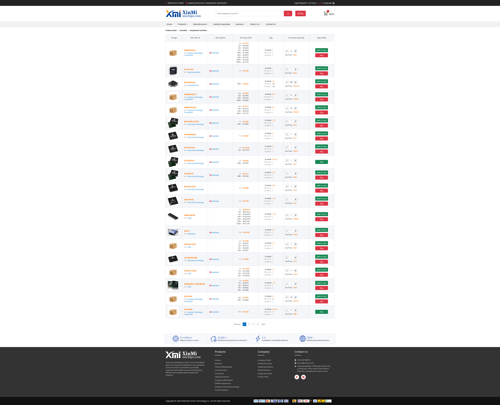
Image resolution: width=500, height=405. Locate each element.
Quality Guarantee (222, 24)
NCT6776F (188, 296)
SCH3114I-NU (189, 147)
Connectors (219, 373)
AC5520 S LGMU (190, 271)
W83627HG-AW (190, 107)
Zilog (189, 218)
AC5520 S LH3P (190, 244)
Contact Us (271, 24)
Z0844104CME (189, 215)
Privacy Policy (263, 377)
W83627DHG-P (190, 50)
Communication (221, 370)
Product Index (171, 30)
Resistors (218, 363)
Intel (189, 247)
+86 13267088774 (303, 360)
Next (263, 324)
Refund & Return (264, 370)
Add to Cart (322, 50)
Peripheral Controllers (198, 30)
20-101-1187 (188, 69)
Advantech (191, 234)
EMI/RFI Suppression (223, 383)
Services (239, 24)
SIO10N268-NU (190, 134)
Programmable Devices (224, 380)
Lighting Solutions (222, 377)
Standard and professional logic (227, 387)
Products (182, 24)
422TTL (187, 231)
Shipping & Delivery (265, 367)
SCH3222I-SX (189, 160)
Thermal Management (223, 367)
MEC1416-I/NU (190, 186)
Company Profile (264, 360)
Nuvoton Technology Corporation (193, 54)
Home (169, 24)
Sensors (218, 360)
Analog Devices (193, 85)
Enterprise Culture (265, 363)
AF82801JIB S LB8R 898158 (194, 284)
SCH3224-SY (188, 173)
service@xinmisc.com (305, 363)
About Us (254, 24)
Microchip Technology (196, 124)
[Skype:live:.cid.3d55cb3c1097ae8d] (303, 377)
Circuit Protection (221, 390)
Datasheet (215, 53)
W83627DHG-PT (190, 94)
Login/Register (300, 3)
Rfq (302, 13)
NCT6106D (188, 309)
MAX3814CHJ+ (189, 82)
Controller (183, 30)
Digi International (194, 72)
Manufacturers (199, 24)
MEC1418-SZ (189, 199)
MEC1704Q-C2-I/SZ (191, 121)
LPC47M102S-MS (190, 258)
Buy (321, 55)
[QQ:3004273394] (297, 377)
